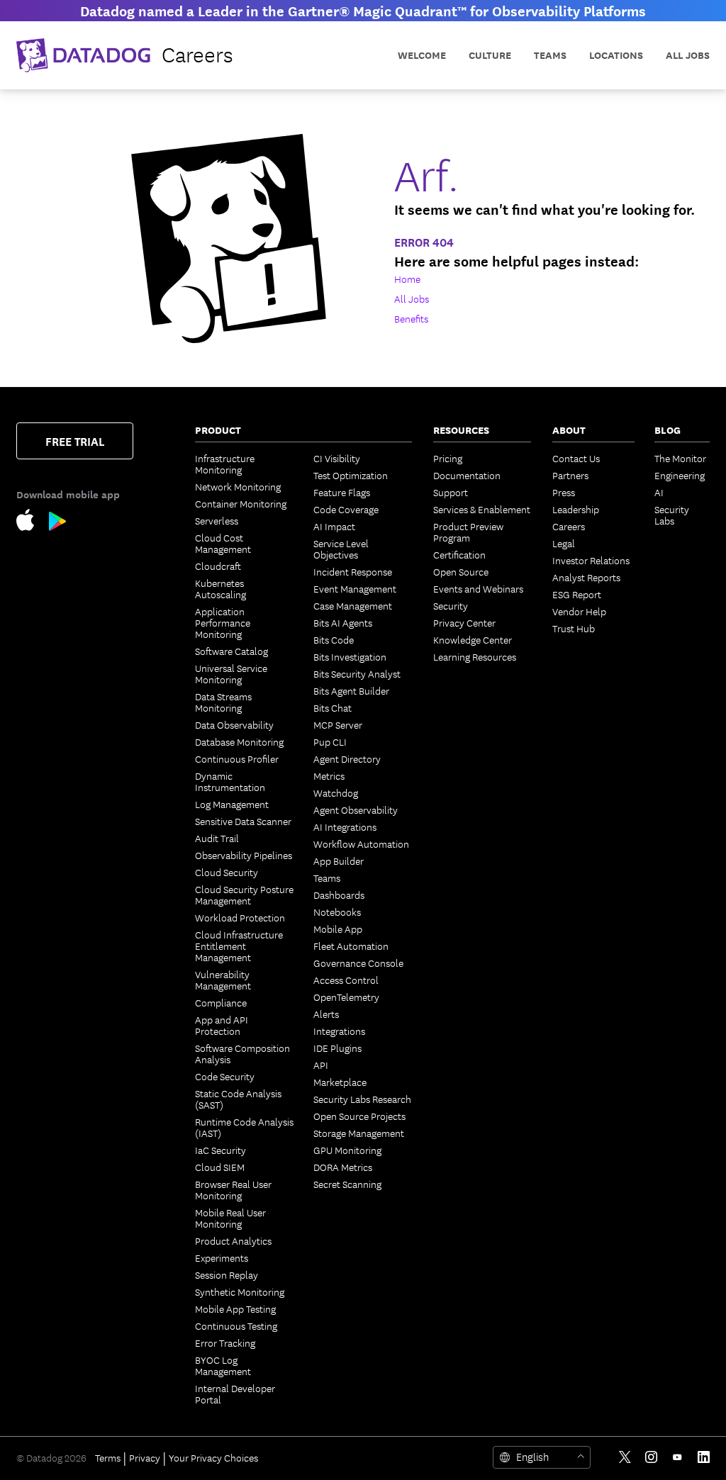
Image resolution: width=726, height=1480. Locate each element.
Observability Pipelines (243, 854)
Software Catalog (231, 650)
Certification (459, 554)
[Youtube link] (677, 1457)
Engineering (679, 475)
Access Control (346, 979)
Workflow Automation (361, 843)
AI (659, 492)
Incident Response (352, 571)
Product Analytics (233, 1240)
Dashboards (338, 894)
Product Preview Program (468, 531)
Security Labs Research (362, 1098)
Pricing (447, 458)
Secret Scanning (347, 1183)
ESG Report (576, 594)
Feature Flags (341, 492)
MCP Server (337, 724)
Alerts (326, 1013)
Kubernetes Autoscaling (220, 588)
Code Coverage (346, 509)
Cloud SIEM (220, 1166)
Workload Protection (240, 917)
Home (407, 278)
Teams (326, 877)
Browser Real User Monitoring (233, 1189)
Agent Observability (355, 809)
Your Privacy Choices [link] (213, 1457)
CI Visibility (336, 458)
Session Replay (226, 1274)
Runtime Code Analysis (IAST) (244, 1127)
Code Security (225, 1076)
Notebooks (337, 911)
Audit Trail (217, 837)
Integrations (339, 1030)
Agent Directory (347, 758)
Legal (563, 543)
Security (450, 605)
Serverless (216, 520)
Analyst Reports (586, 577)
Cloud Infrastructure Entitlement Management (239, 946)
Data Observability (234, 724)
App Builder (338, 860)
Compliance (221, 1002)
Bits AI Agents (342, 622)
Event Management (354, 588)
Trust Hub (573, 628)
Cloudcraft (218, 565)
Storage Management (358, 1132)
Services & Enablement (481, 509)
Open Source (460, 571)
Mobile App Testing (235, 1308)
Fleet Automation (351, 945)
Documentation (467, 475)
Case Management (352, 605)
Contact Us (576, 458)
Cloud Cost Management (223, 543)
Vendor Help (579, 611)
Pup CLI (330, 741)
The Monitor (680, 458)
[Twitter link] (625, 1457)
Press (563, 492)
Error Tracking (225, 1342)
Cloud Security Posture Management (244, 894)
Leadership (575, 509)
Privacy (144, 1457)
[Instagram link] (651, 1457)
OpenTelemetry (346, 996)
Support (450, 492)
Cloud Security (226, 872)
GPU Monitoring (347, 1149)
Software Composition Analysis (242, 1053)
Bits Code (333, 639)
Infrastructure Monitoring (225, 463)
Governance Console (358, 962)
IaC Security (220, 1149)
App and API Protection (221, 1025)
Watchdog (335, 792)
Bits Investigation (349, 656)
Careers (568, 526)
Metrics (329, 775)
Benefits (411, 318)
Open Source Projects (359, 1115)
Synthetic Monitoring (239, 1291)
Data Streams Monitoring (223, 701)
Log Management (232, 803)
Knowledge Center (472, 639)
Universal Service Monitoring (231, 673)
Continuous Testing (236, 1325)
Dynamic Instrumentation (230, 781)
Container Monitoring (240, 503)
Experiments (221, 1257)
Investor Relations (591, 560)
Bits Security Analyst (357, 673)
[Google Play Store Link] (58, 524)
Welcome (422, 54)
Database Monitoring (239, 741)
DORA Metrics (342, 1166)
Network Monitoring (238, 486)
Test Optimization (350, 475)
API (320, 1064)
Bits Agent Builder (351, 690)
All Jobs (688, 54)
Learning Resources (474, 656)
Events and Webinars (478, 588)
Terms (108, 1457)
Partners (570, 475)
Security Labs (671, 514)
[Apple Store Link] (32, 523)
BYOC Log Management (223, 1365)
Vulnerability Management (223, 979)
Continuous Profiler (237, 758)
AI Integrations (344, 826)
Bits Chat (332, 707)
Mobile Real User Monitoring (230, 1217)
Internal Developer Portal (235, 1393)
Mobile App (337, 928)
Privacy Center (464, 622)
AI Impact (334, 526)
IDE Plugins (337, 1047)
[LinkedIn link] (704, 1457)
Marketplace (340, 1081)
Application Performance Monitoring (222, 622)
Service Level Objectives (341, 548)
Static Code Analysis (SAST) (238, 1098)
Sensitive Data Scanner (243, 820)
